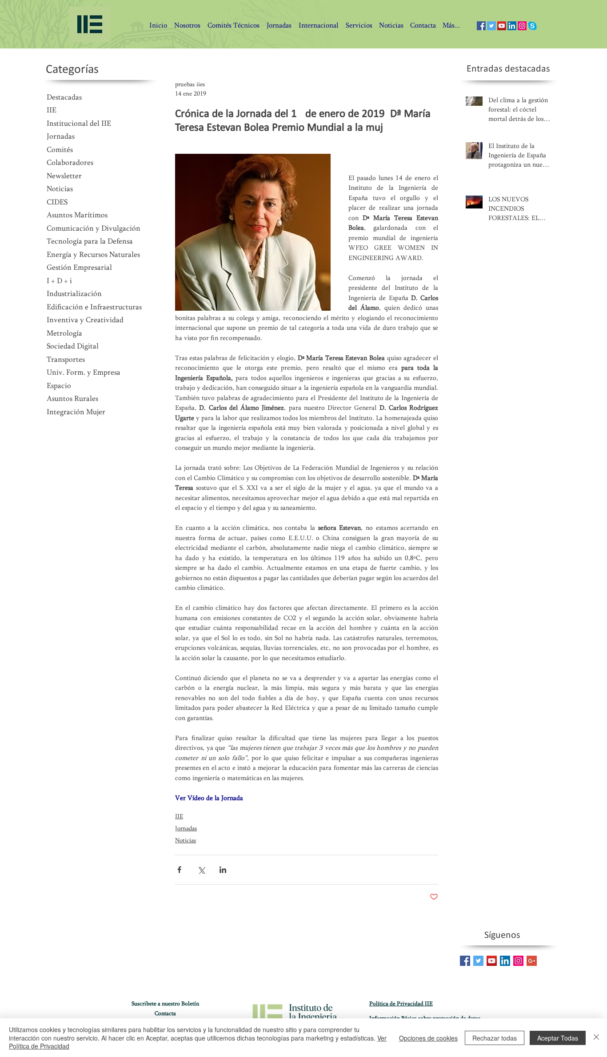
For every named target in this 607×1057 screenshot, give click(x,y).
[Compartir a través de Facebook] (179, 869)
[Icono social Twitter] (491, 25)
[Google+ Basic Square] (532, 961)
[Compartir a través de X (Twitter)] (201, 869)
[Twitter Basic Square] (478, 961)
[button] (423, 26)
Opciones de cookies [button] (428, 1037)
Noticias (185, 841)
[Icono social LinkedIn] (511, 25)
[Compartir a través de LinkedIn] (223, 869)
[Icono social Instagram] (522, 25)
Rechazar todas (494, 1037)
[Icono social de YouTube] (501, 25)
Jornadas (186, 829)
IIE (179, 817)
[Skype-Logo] (532, 25)
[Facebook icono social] (481, 25)
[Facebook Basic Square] (465, 961)
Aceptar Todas (557, 1037)
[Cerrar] (596, 1037)
